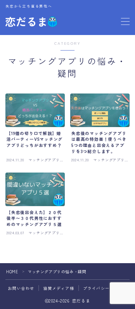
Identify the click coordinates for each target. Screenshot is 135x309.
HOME (12, 271)
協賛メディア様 (58, 288)
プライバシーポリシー (105, 288)
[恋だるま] (31, 21)
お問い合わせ (21, 288)
